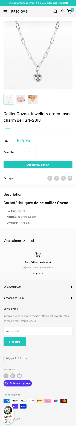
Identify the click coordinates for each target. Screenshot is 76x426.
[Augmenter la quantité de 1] (39, 152)
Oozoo (7, 128)
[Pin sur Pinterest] (56, 178)
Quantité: (9, 152)
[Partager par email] (70, 178)
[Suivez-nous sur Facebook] (6, 375)
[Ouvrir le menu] (5, 11)
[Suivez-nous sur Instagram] (12, 375)
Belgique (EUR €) (13, 358)
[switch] (8, 421)
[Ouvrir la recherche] (55, 11)
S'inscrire (15, 341)
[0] (69, 11)
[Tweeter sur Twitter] (63, 178)
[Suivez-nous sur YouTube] (19, 375)
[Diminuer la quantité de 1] (20, 152)
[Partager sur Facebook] (49, 178)
